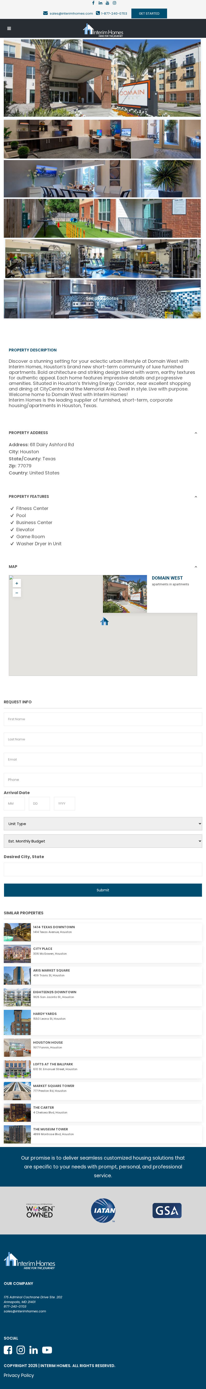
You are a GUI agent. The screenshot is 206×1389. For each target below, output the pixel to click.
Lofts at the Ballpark (53, 1064)
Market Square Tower (53, 1085)
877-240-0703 (15, 1306)
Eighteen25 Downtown (54, 992)
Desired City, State (24, 857)
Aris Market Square (51, 970)
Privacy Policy (19, 1375)
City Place (42, 948)
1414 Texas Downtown (54, 927)
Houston (29, 451)
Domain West (167, 578)
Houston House (48, 1042)
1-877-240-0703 (114, 13)
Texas (49, 459)
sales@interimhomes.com (73, 13)
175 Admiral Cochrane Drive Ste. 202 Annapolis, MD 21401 (33, 1299)
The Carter (43, 1107)
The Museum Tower (50, 1129)
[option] (39, 1210)
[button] (114, 628)
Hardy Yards (45, 1013)
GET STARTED (149, 13)
